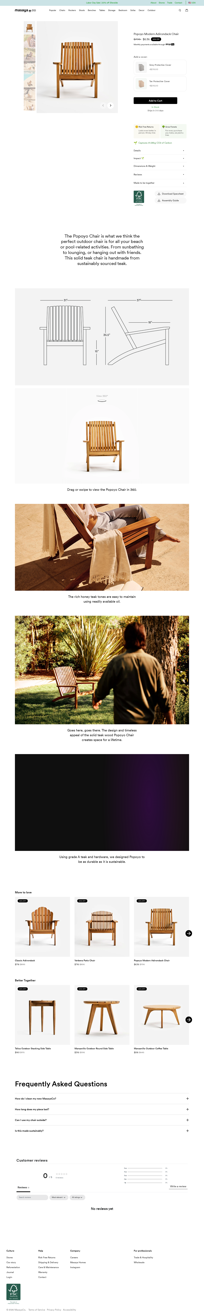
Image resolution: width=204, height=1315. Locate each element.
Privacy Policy (54, 1309)
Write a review (178, 1186)
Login (9, 1277)
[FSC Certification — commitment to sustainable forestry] (149, 234)
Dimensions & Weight (144, 166)
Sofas (132, 10)
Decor (141, 10)
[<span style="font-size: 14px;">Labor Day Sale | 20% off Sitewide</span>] (102, 2)
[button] (110, 105)
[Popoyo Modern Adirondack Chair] (161, 927)
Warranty (42, 1272)
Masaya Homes (78, 1262)
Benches (92, 10)
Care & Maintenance (48, 1267)
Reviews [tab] (23, 1187)
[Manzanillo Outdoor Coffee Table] (161, 1015)
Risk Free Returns (46, 1257)
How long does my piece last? (32, 1109)
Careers (74, 1257)
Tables (102, 10)
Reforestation (13, 1267)
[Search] (179, 10)
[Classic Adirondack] (42, 927)
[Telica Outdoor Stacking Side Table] (42, 1015)
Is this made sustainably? (29, 1130)
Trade (169, 2)
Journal (10, 1272)
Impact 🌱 (139, 158)
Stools (82, 10)
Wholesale (139, 1262)
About (153, 2)
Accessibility (69, 1309)
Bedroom (123, 10)
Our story (11, 1262)
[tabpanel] (102, 1218)
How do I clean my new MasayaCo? (35, 1098)
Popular (52, 10)
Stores (162, 2)
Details (137, 150)
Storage (111, 10)
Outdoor (151, 10)
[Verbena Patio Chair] (102, 927)
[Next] (188, 933)
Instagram (75, 1267)
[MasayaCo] (25, 10)
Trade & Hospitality (143, 1257)
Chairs (62, 10)
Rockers (72, 10)
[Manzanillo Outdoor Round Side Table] (102, 1015)
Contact (178, 2)
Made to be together (144, 183)
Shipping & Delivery (48, 1262)
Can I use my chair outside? (31, 1120)
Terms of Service (36, 1309)
